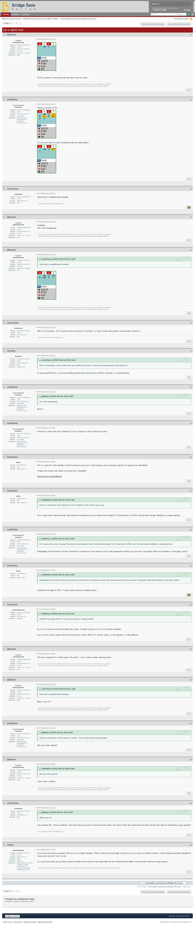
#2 (191, 100)
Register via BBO (160, 10)
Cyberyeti (12, 604)
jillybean (11, 34)
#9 (191, 423)
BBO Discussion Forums (11, 19)
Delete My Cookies (30, 922)
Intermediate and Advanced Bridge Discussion (79, 19)
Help (188, 10)
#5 (191, 250)
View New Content (181, 19)
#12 (190, 530)
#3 (191, 189)
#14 (190, 605)
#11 (191, 491)
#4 (191, 217)
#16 (190, 680)
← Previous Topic (140, 886)
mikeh (10, 845)
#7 (191, 351)
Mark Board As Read (45, 922)
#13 (190, 566)
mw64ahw (12, 99)
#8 (191, 387)
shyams (11, 351)
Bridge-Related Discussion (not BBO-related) (40, 19)
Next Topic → (187, 886)
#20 (190, 845)
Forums (6, 14)
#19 (190, 803)
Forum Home (17, 922)
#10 (190, 457)
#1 (191, 35)
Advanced (192, 14)
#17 (190, 723)
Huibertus (12, 457)
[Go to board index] (19, 6)
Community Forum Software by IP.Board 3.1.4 (176, 922)
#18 (190, 760)
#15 (190, 649)
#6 (191, 323)
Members (15, 14)
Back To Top (7, 922)
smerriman (13, 189)
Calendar (25, 14)
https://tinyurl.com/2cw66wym (49, 476)
